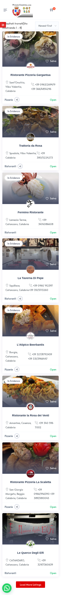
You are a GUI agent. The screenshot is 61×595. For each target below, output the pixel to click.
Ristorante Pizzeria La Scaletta (30, 482)
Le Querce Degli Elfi (30, 552)
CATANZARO (16, 560)
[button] (7, 588)
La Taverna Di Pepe (30, 278)
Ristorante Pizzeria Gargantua (30, 75)
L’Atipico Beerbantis (30, 344)
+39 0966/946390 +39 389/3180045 (44, 494)
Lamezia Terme (17, 219)
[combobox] (47, 25)
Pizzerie (9, 99)
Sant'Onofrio (16, 82)
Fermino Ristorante (30, 212)
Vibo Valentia (13, 86)
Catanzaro (11, 224)
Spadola (14, 153)
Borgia (13, 352)
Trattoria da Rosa (30, 145)
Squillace (14, 285)
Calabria (10, 91)
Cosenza (26, 423)
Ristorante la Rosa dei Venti (30, 415)
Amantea (14, 423)
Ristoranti (10, 166)
